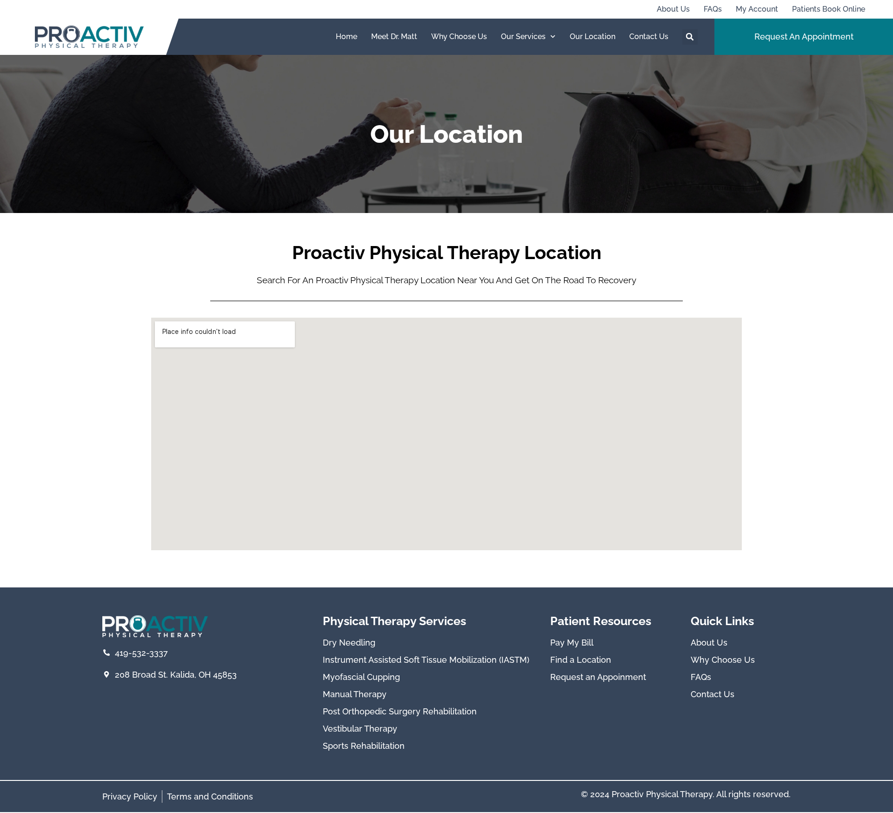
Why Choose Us (459, 36)
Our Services (523, 36)
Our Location (592, 36)
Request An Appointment (803, 36)
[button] (690, 37)
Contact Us (648, 36)
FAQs (713, 9)
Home (346, 36)
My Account (757, 9)
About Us (673, 9)
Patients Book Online (828, 9)
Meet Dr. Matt (394, 36)
